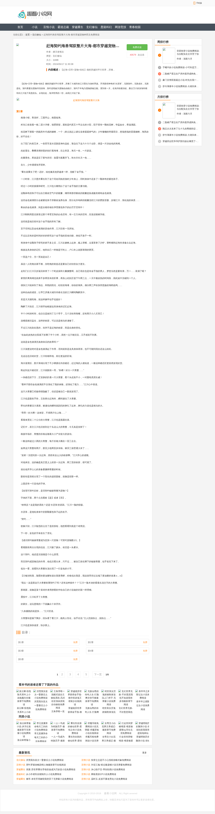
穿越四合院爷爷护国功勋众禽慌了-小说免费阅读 (181, 141)
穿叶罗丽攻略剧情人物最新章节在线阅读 (46, 764)
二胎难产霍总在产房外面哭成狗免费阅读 (181, 73)
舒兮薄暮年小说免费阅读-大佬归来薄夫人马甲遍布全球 (181, 86)
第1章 (48, 642)
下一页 (98, 674)
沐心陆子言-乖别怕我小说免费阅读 (108, 769)
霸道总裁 (63, 27)
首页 (20, 27)
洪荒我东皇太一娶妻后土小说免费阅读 (45, 760)
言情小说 (49, 27)
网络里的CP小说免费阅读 (103, 774)
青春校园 (135, 27)
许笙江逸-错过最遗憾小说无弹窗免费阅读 (111, 764)
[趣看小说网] (45, 15)
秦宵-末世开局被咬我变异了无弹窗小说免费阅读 (49, 779)
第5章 (48, 659)
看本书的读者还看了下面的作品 (38, 684)
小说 (34, 27)
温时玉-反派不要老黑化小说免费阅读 (109, 779)
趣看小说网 (110, 793)
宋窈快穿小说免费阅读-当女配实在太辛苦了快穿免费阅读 (188, 53)
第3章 (48, 650)
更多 (144, 752)
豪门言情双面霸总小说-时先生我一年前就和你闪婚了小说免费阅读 (181, 80)
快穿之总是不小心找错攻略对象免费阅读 (111, 760)
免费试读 (137, 47)
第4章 (117, 650)
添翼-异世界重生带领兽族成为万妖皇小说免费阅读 (50, 769)
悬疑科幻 (106, 27)
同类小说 (24, 716)
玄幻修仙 (92, 27)
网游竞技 (120, 27)
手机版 (199, 3)
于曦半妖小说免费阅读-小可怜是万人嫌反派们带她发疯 (181, 67)
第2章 (117, 642)
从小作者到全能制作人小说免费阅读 (43, 774)
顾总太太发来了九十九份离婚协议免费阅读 (181, 128)
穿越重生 (77, 27)
